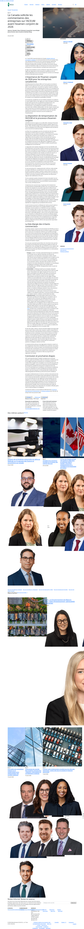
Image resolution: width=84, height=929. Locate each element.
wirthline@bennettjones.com (32, 408)
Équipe (26, 4)
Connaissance (22, 909)
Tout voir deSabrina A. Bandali (15, 589)
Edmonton (51, 909)
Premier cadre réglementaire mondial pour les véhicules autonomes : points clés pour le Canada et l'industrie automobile (59, 770)
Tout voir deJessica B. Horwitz (61, 589)
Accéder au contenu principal (7, 0)
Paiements (48, 928)
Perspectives (15, 10)
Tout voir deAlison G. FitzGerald (30, 589)
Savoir (42, 4)
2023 (28, 308)
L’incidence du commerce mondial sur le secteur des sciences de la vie (50, 462)
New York (53, 911)
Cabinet (48, 4)
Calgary (33, 909)
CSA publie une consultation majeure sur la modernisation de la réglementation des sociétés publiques (16, 772)
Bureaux (60, 4)
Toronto (44, 909)
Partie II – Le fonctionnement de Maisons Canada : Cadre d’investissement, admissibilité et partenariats (59, 601)
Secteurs (37, 4)
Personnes (10, 909)
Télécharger (37, 397)
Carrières (54, 4)
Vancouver (45, 911)
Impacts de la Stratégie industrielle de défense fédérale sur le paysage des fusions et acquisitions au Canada (24, 461)
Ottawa (59, 909)
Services (31, 4)
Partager (29, 397)
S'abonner (45, 397)
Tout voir (26, 412)
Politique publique (45, 391)
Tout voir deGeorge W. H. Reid (46, 589)
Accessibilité (42, 928)
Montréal (60, 911)
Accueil (9, 10)
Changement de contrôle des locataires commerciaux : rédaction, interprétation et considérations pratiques (33, 771)
